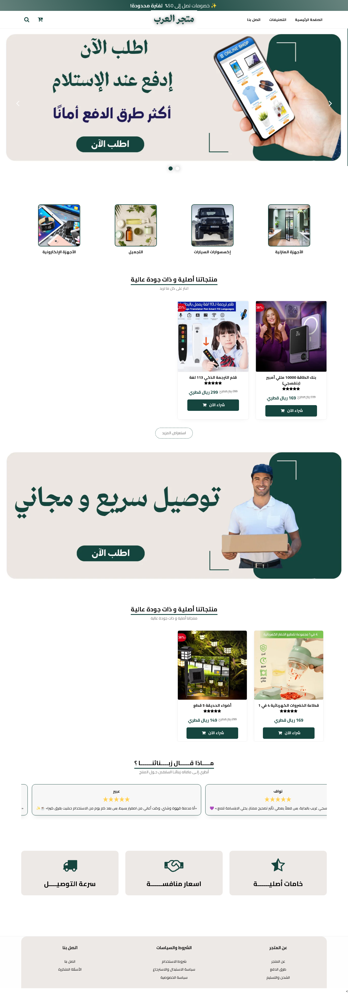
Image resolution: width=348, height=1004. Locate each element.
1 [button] (177, 169)
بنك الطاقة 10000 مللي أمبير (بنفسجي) (291, 380)
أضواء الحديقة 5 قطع (212, 705)
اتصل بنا (253, 19)
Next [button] (17, 103)
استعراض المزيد (174, 432)
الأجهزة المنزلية (289, 252)
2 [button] (171, 169)
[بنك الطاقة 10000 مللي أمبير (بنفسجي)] (291, 336)
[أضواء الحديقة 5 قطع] (212, 665)
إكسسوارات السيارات (212, 252)
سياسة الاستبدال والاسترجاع (174, 969)
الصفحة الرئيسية (308, 19)
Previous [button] (330, 103)
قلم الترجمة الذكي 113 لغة (213, 377)
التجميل (136, 252)
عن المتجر (278, 961)
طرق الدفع (278, 969)
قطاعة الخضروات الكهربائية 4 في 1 (288, 705)
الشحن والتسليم (278, 977)
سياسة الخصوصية (174, 977)
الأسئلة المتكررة (70, 969)
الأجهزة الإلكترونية (59, 252)
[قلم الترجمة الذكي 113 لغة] (213, 336)
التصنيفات (277, 19)
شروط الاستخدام (174, 961)
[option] (174, 103)
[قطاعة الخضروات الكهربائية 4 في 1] (288, 665)
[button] (26, 19)
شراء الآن (295, 410)
